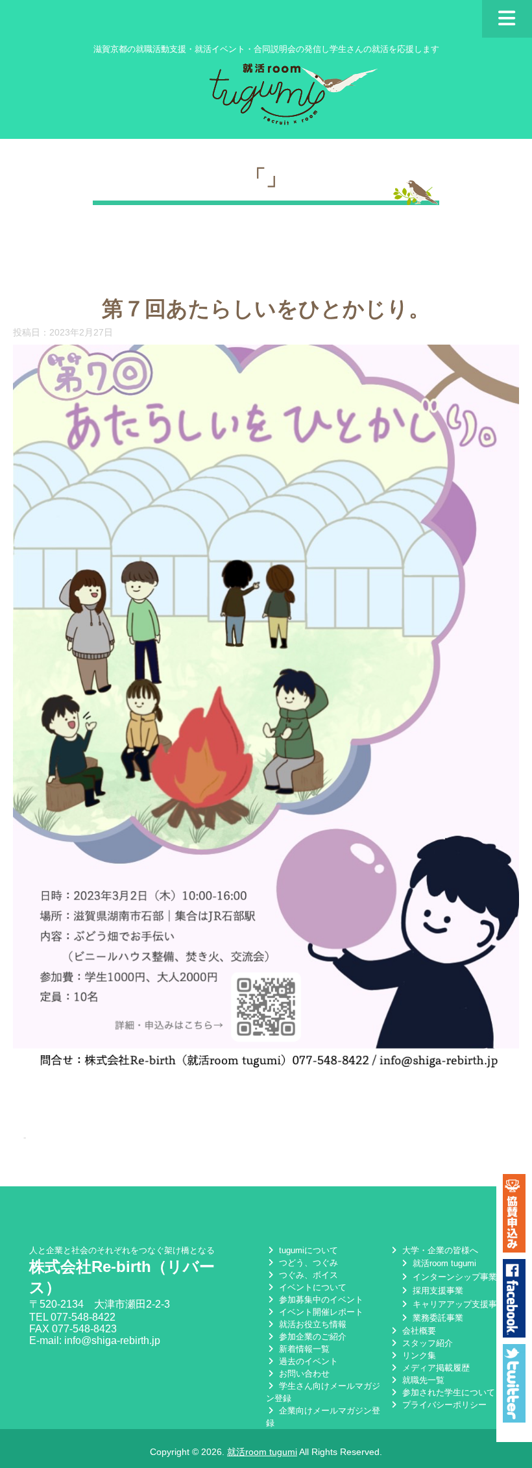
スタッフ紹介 (426, 1343)
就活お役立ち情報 (311, 1324)
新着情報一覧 (303, 1349)
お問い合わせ (303, 1373)
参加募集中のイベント (319, 1299)
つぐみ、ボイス (307, 1275)
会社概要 (418, 1331)
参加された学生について (447, 1392)
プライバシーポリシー (443, 1405)
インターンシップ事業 (453, 1277)
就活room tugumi (443, 1263)
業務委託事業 (436, 1318)
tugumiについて (307, 1250)
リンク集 (418, 1355)
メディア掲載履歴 (435, 1368)
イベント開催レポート (319, 1312)
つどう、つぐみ (307, 1262)
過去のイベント (307, 1361)
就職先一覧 (422, 1380)
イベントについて (311, 1287)
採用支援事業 (436, 1290)
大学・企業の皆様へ (439, 1250)
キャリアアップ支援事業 (457, 1304)
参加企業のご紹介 (311, 1336)
